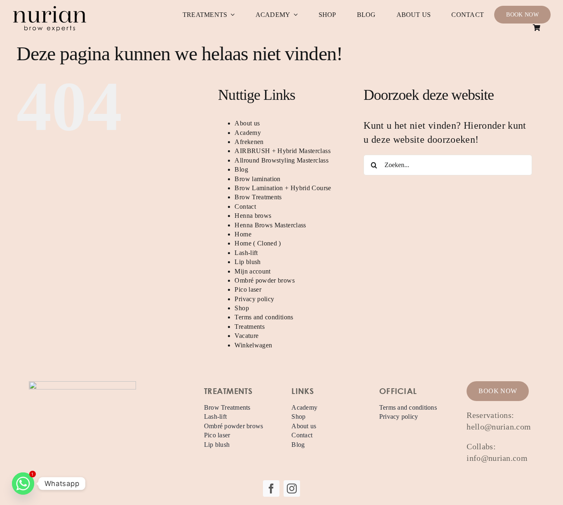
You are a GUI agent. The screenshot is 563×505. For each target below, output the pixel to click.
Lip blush (247, 261)
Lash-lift (246, 252)
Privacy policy (254, 298)
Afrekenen (249, 141)
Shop (242, 307)
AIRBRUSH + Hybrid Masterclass (282, 150)
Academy (248, 132)
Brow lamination (257, 178)
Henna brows (253, 215)
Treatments (250, 326)
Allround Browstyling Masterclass (281, 160)
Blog (241, 169)
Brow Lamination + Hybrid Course (283, 187)
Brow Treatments (258, 197)
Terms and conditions (264, 317)
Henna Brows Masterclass (270, 225)
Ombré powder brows (264, 280)
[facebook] (271, 488)
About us (247, 123)
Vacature (246, 335)
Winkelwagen (253, 345)
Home (243, 234)
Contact (245, 206)
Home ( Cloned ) (258, 243)
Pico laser (248, 289)
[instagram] (292, 488)
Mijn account (252, 271)
